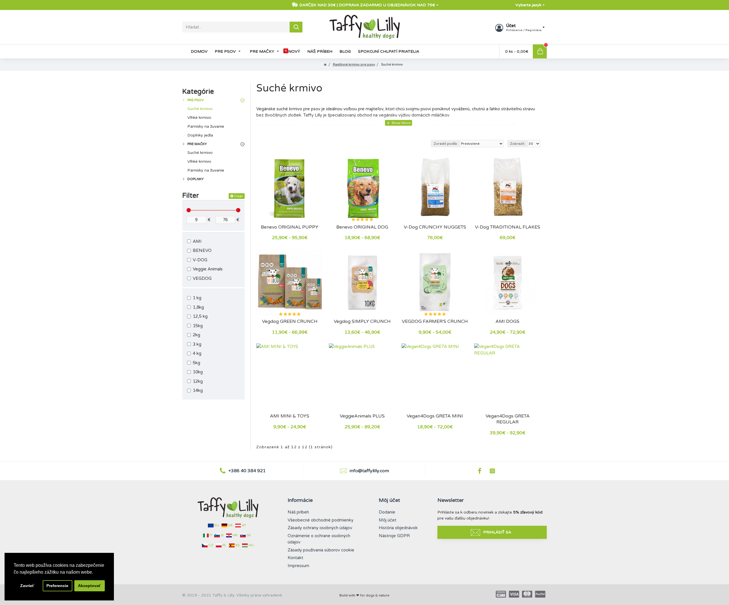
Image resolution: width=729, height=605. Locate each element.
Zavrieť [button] (27, 585)
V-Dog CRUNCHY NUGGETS (435, 227)
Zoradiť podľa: (446, 144)
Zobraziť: (517, 144)
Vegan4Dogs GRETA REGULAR (508, 419)
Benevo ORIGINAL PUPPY (289, 227)
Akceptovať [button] (89, 585)
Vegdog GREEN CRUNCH (290, 321)
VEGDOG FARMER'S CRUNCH (435, 321)
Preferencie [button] (57, 585)
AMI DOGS (507, 321)
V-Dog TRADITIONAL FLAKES (507, 227)
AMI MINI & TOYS (289, 416)
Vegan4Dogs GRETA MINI (435, 416)
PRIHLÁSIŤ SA (497, 532)
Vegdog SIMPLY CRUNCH (362, 321)
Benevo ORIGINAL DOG (362, 227)
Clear (238, 196)
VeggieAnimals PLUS (362, 416)
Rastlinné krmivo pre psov (354, 64)
